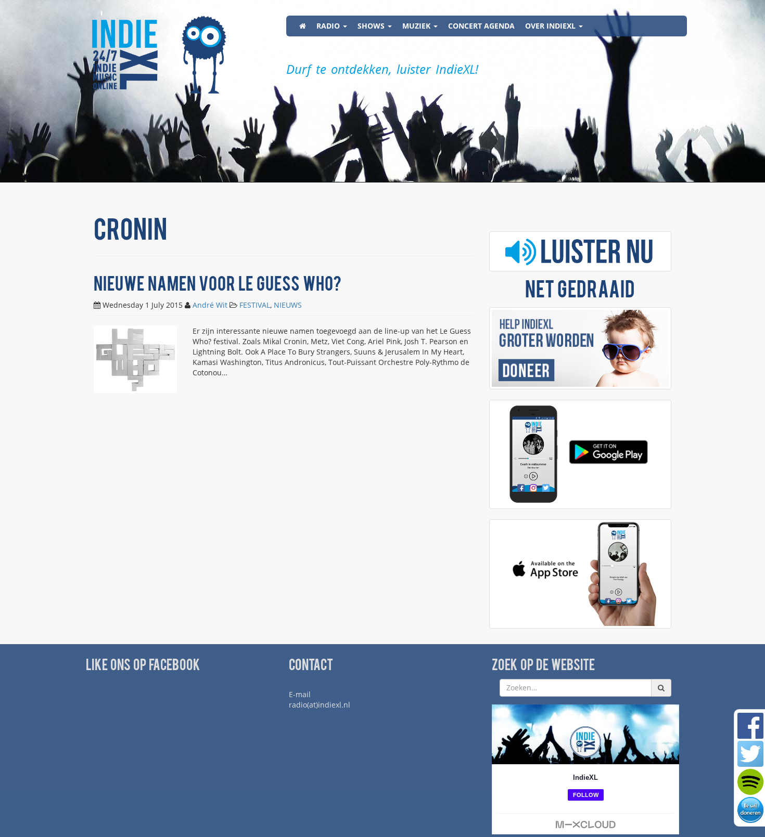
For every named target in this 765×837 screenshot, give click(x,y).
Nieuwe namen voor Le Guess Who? (217, 286)
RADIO (329, 26)
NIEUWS (288, 305)
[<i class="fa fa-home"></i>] (302, 26)
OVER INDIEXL (551, 26)
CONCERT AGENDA (481, 26)
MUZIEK (417, 26)
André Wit (210, 305)
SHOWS (372, 26)
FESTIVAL (254, 305)
